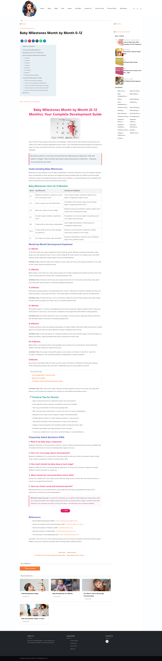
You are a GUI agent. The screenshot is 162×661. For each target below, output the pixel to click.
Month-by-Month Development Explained (34, 55)
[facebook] (133, 9)
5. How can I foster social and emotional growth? (36, 90)
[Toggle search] (140, 8)
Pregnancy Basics (135, 40)
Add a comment (30, 568)
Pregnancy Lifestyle (128, 79)
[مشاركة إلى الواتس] (40, 40)
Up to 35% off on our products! (30, 102)
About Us (72, 649)
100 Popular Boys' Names (130, 62)
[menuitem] (42, 8)
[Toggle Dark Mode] (137, 8)
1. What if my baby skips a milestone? (33, 80)
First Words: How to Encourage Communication (47, 381)
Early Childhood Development (69, 535)
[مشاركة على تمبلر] (37, 40)
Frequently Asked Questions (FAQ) (32, 78)
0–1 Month (26, 58)
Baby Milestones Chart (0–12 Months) (33, 53)
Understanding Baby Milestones (32, 50)
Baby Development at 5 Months (62, 594)
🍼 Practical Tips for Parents (31, 75)
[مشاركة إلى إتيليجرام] (44, 40)
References (26, 93)
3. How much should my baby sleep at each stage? (36, 85)
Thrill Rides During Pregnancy (132, 81)
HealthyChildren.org (66, 528)
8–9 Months (27, 68)
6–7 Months (27, 65)
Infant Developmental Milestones (67, 521)
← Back (65, 510)
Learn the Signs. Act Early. (75, 524)
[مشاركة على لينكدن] (33, 40)
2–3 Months (27, 60)
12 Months (26, 72)
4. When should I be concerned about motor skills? (36, 88)
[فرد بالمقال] (25, 40)
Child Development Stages (29, 594)
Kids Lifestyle (126, 49)
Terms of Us (73, 646)
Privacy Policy (74, 641)
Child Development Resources (66, 531)
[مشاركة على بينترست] (29, 40)
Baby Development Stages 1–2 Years (32, 619)
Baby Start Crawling (38, 378)
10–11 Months (27, 70)
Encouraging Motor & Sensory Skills (43, 375)
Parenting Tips (127, 40)
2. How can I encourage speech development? (35, 83)
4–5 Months (27, 63)
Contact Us (73, 643)
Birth (124, 60)
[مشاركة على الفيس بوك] (22, 40)
